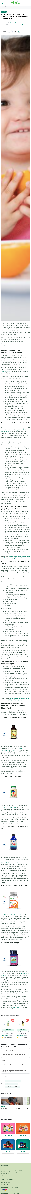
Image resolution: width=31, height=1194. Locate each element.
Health (4, 11)
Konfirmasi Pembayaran (18, 1169)
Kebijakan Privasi (19, 1175)
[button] (2, 2)
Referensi (3, 1076)
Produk (3, 1169)
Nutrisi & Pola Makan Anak (11, 1083)
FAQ (15, 1172)
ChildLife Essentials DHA (9, 807)
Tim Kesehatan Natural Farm (19, 23)
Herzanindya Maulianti (16, 25)
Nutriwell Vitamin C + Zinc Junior (11, 914)
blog (7, 7)
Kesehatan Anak (17, 1080)
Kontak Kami (5, 1173)
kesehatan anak (6, 371)
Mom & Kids (8, 1080)
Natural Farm (15, 1007)
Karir (2, 1175)
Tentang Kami (5, 1171)
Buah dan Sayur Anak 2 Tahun (12, 1086)
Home (3, 7)
